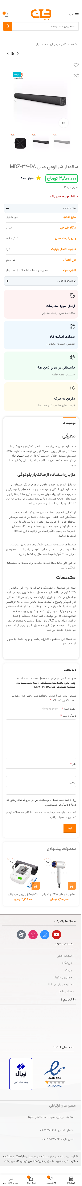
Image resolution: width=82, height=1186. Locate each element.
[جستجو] (7, 26)
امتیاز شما (69, 709)
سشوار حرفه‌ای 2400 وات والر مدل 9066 (59, 896)
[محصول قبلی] (17, 53)
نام (73, 764)
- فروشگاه (68, 963)
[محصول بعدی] (7, 53)
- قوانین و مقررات (63, 977)
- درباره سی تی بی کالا (61, 984)
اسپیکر (20, 456)
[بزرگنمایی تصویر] (63, 123)
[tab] (69, 423)
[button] (67, 100)
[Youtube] (56, 934)
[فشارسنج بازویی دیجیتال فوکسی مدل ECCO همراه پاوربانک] (23, 873)
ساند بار (41, 44)
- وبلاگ (69, 970)
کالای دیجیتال (58, 44)
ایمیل (71, 782)
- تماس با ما (66, 991)
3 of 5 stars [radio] (50, 708)
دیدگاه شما (68, 716)
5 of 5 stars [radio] (43, 708)
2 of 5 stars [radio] (53, 708)
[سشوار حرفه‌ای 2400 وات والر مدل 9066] (59, 873)
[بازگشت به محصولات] (12, 53)
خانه (74, 44)
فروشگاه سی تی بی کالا (29, 1161)
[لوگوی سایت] (41, 14)
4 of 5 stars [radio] (46, 708)
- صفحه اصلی (65, 956)
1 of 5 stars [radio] (56, 708)
